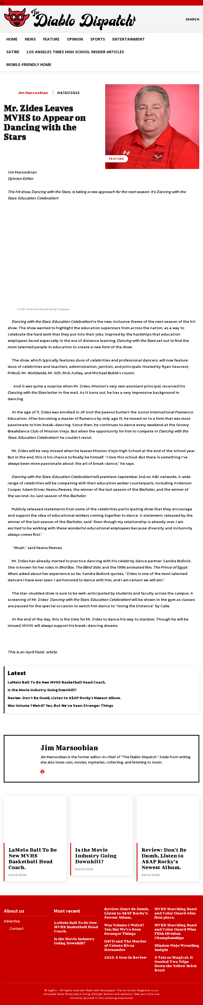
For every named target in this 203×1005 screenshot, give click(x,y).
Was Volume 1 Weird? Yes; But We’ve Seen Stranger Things (60, 705)
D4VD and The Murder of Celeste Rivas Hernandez (125, 945)
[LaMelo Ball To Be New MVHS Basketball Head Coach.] (35, 819)
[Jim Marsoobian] (10, 92)
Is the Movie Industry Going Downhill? (42, 690)
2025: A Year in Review (125, 957)
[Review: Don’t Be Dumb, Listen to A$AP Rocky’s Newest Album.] (168, 819)
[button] (192, 19)
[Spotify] (42, 770)
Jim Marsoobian (33, 92)
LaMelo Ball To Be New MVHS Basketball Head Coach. (57, 682)
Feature (116, 159)
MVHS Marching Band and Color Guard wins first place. (175, 912)
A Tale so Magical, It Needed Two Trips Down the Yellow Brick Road (175, 963)
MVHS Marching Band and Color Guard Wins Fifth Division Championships (175, 931)
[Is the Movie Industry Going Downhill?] (101, 819)
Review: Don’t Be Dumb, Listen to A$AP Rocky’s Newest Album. (64, 698)
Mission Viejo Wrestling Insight (176, 947)
